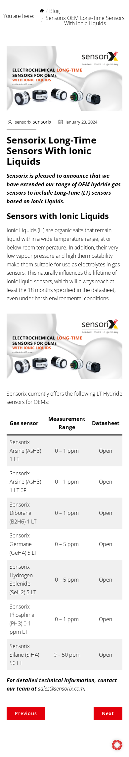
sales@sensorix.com (61, 688)
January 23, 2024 (81, 122)
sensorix (23, 122)
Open (105, 450)
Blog (54, 11)
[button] (117, 745)
